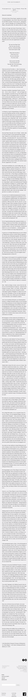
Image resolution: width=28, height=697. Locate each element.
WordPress (4, 694)
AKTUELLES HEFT (5, 676)
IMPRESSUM (4, 679)
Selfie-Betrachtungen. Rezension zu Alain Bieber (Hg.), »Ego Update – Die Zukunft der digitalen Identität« (22, 668)
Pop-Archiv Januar (5, 666)
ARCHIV (3, 678)
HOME (3, 674)
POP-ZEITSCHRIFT (14, 2)
